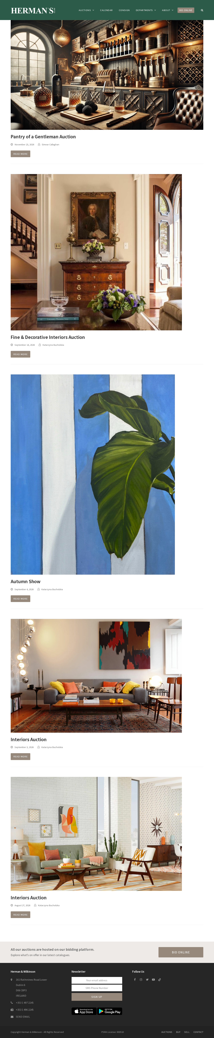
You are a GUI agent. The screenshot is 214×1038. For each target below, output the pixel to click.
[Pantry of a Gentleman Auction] (107, 74)
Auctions (166, 1031)
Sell (187, 1031)
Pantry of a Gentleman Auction (43, 136)
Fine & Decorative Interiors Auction (48, 337)
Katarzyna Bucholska (53, 344)
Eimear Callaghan (50, 144)
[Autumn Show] (93, 474)
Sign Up (96, 996)
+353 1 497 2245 (25, 1002)
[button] (202, 10)
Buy (178, 1031)
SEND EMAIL (23, 1016)
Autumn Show (25, 581)
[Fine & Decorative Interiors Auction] (96, 251)
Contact (198, 1031)
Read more (20, 153)
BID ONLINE (181, 952)
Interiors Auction (29, 739)
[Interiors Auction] (96, 675)
